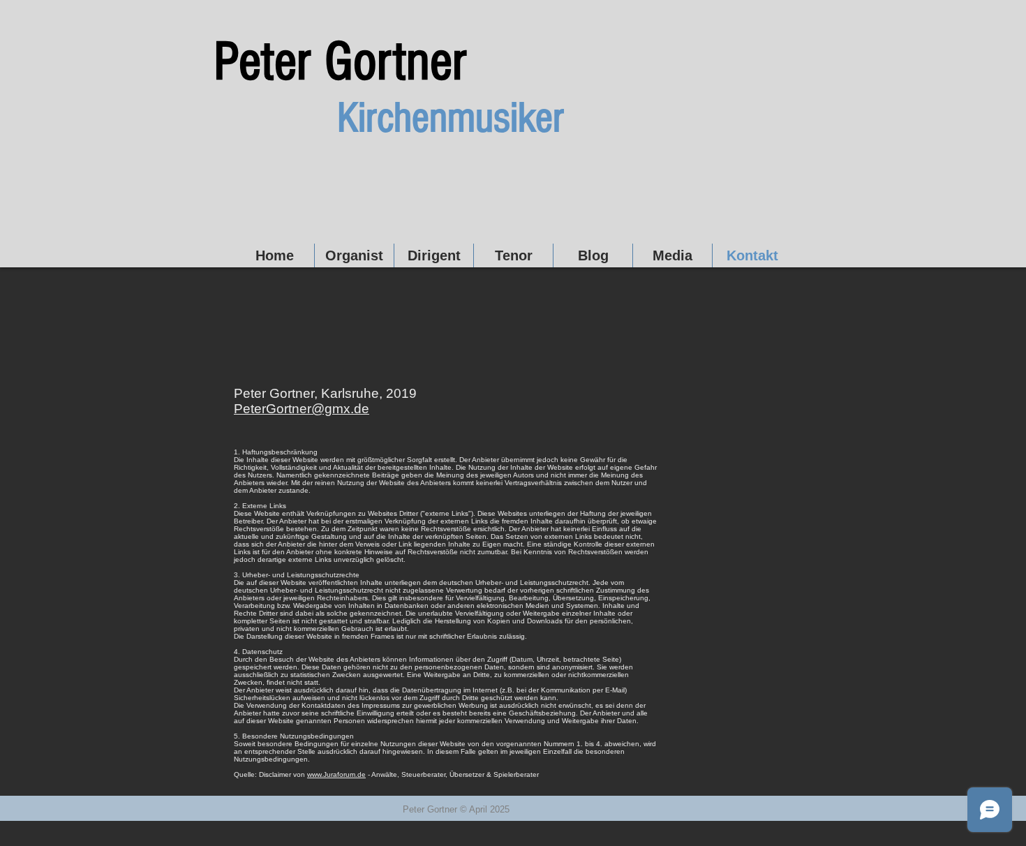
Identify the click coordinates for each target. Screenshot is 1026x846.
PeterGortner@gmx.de (301, 408)
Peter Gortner (340, 62)
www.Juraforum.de (336, 774)
